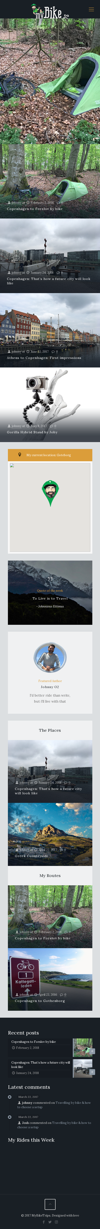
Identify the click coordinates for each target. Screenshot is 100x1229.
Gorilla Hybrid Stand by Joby (32, 432)
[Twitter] (50, 1222)
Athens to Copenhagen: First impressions (44, 358)
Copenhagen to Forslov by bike (35, 209)
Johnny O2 (50, 687)
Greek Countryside (32, 856)
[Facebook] (43, 1222)
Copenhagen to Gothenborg (40, 1001)
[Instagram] (56, 1222)
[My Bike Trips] (50, 9)
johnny (16, 203)
